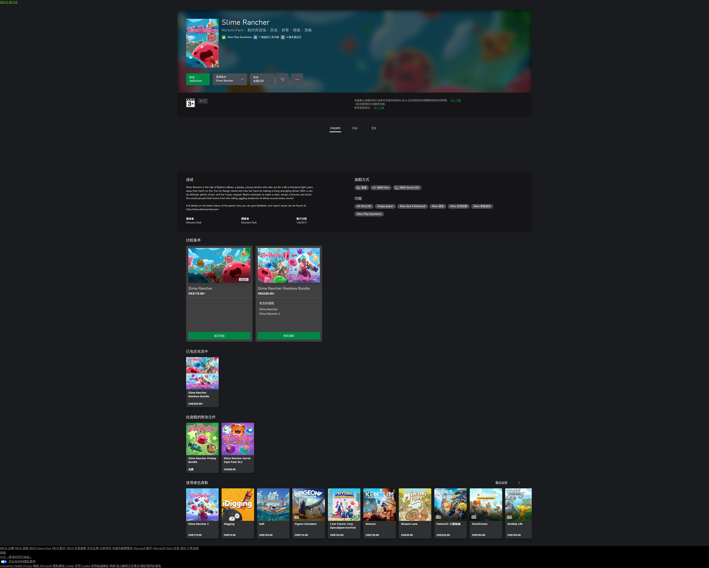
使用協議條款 (100, 566)
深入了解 (456, 100)
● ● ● (297, 79)
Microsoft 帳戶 (142, 548)
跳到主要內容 (9, 2)
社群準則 (105, 548)
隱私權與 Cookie (63, 566)
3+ (201, 101)
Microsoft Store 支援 (166, 548)
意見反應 (93, 548)
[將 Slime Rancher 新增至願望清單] (282, 79)
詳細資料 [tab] (335, 128)
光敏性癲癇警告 (122, 548)
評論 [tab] (354, 128)
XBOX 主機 (7, 548)
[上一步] (512, 482)
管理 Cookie (82, 566)
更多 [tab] (374, 128)
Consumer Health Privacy (16, 566)
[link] (202, 382)
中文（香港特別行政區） (16, 557)
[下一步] (519, 482)
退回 (183, 548)
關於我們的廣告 (151, 566)
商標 (112, 566)
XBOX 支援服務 (76, 548)
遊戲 (3, 552)
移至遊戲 (289, 335)
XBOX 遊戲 (21, 548)
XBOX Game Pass (40, 548)
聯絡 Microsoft (42, 566)
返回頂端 (219, 335)
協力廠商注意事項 (128, 566)
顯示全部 (501, 482)
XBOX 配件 (59, 548)
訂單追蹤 (193, 548)
